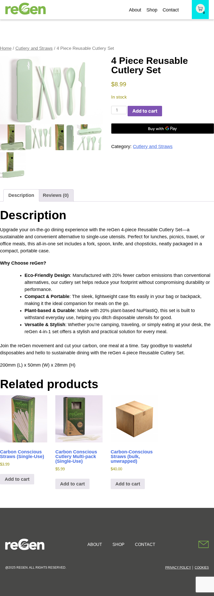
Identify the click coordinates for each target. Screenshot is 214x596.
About (135, 10)
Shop (151, 10)
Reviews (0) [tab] (56, 195)
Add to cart (144, 111)
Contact (171, 10)
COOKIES (202, 567)
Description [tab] (21, 195)
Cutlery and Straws (34, 48)
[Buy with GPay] (162, 128)
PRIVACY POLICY (178, 567)
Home (5, 48)
